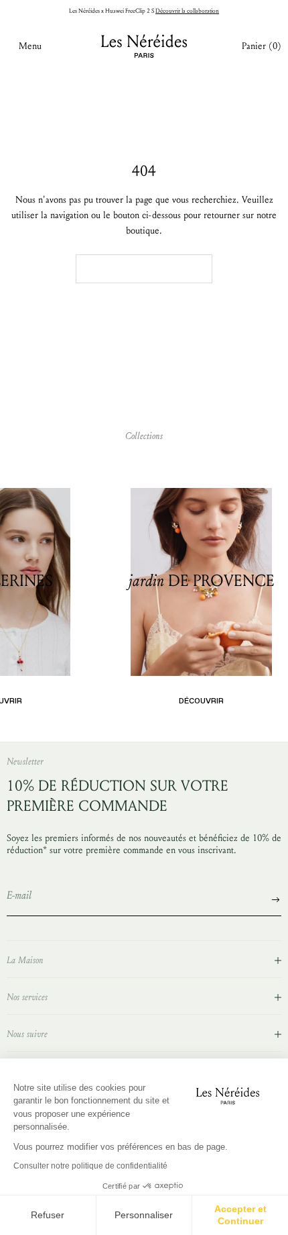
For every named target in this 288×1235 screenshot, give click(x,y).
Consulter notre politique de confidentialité (90, 1166)
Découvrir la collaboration (187, 10)
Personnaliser (144, 1214)
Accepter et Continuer (240, 1214)
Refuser (47, 1214)
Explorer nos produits (144, 268)
